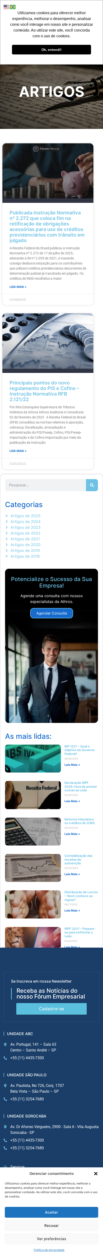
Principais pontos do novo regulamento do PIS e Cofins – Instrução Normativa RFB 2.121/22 (44, 391)
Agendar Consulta (51, 613)
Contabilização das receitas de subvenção (78, 859)
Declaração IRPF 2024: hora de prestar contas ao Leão (80, 786)
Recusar (51, 1225)
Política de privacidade (49, 1250)
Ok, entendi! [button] (51, 50)
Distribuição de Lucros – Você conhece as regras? (81, 895)
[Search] (92, 485)
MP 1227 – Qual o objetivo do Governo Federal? (79, 750)
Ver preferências (51, 1238)
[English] (7, 6)
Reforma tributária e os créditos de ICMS (79, 821)
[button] (95, 1173)
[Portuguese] (13, 6)
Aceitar (51, 1212)
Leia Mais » (18, 287)
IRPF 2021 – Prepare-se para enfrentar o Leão (80, 932)
